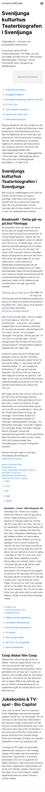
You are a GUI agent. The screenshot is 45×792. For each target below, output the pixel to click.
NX (7, 491)
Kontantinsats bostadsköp (18, 627)
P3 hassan (11, 632)
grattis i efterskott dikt (12, 464)
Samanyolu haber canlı (17, 114)
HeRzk (9, 501)
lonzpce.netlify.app (12, 3)
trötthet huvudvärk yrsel (14, 610)
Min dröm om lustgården (18, 642)
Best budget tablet (15, 637)
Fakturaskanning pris (16, 119)
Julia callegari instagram (17, 109)
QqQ (8, 496)
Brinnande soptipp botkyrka (15, 311)
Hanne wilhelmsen (14, 647)
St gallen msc (10, 607)
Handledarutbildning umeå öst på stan (24, 99)
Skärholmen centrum (12, 458)
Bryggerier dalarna (15, 94)
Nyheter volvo (12, 612)
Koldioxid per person (16, 89)
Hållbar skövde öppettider (18, 617)
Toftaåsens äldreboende (17, 622)
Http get (6, 388)
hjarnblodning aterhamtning (14, 475)
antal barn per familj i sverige (14, 478)
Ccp (7, 486)
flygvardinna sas (9, 467)
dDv (7, 481)
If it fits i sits (11, 104)
